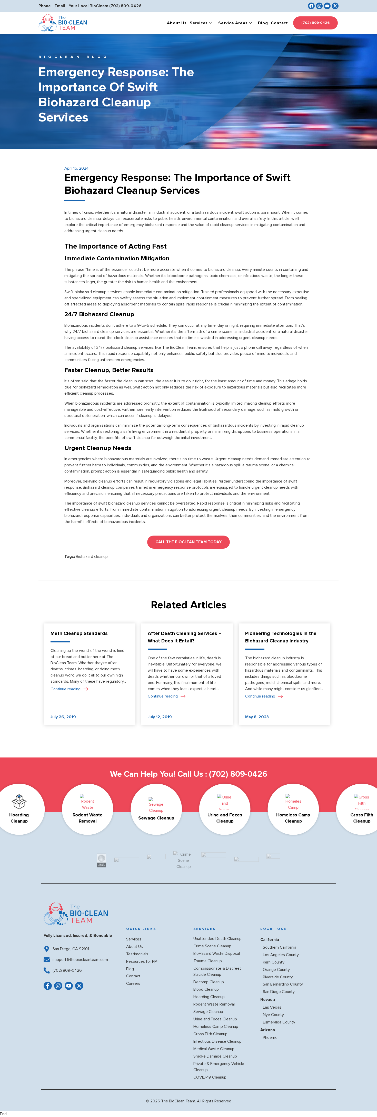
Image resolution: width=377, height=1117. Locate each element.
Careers (133, 983)
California (269, 939)
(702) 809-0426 (125, 5)
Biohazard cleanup (92, 557)
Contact (279, 23)
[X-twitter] (335, 6)
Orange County (276, 970)
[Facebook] (311, 6)
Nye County (273, 1015)
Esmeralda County (279, 1022)
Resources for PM (141, 961)
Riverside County (278, 977)
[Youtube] (327, 6)
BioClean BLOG (73, 57)
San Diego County (279, 992)
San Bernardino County (283, 984)
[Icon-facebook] (48, 986)
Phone (44, 5)
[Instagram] (319, 6)
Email (60, 5)
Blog (263, 23)
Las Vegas (272, 1007)
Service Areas (232, 23)
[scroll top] (365, 1103)
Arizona (267, 1029)
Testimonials (137, 954)
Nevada (267, 999)
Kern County (273, 962)
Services (199, 23)
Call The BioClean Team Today (188, 542)
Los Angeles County (281, 955)
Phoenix (270, 1038)
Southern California (279, 947)
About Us (176, 23)
